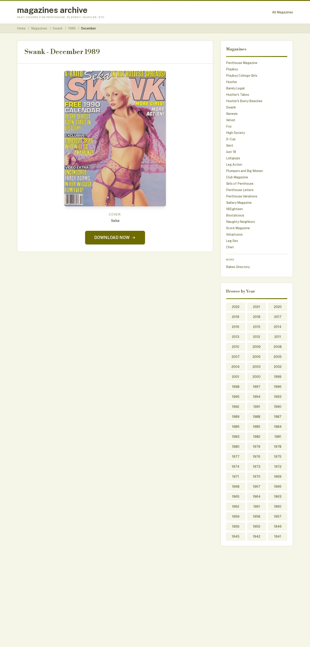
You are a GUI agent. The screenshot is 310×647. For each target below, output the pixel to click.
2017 (277, 317)
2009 (257, 347)
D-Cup (231, 139)
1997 (256, 387)
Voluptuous (234, 234)
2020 (278, 307)
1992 (235, 406)
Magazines (39, 28)
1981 (277, 436)
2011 (277, 337)
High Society (235, 133)
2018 (256, 317)
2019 (235, 317)
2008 (278, 347)
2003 (257, 367)
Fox (229, 126)
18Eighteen (234, 209)
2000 (257, 377)
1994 (257, 397)
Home (21, 28)
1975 (277, 456)
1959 (235, 516)
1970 (256, 476)
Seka (115, 221)
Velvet (230, 120)
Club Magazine (237, 177)
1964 (257, 496)
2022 (235, 307)
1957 (277, 516)
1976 (256, 456)
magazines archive (52, 10)
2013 (235, 337)
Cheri (230, 247)
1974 (235, 466)
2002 (278, 367)
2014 (277, 327)
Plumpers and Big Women (244, 171)
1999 (277, 377)
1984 (278, 426)
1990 (277, 406)
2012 (256, 337)
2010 (235, 347)
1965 (235, 496)
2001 (235, 377)
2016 (235, 327)
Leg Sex (232, 241)
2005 (278, 357)
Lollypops (233, 158)
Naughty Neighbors (240, 222)
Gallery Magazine (239, 202)
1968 (235, 486)
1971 (235, 476)
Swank (58, 28)
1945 (235, 536)
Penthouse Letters (239, 190)
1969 (277, 476)
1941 (277, 536)
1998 (235, 387)
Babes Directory (238, 267)
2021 (256, 307)
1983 (235, 436)
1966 (277, 486)
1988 (256, 416)
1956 (235, 526)
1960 (277, 506)
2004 (235, 367)
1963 (277, 496)
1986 (235, 426)
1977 (235, 456)
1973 (256, 466)
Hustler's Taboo (237, 94)
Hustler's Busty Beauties (244, 101)
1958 (256, 516)
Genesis (232, 114)
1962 (235, 506)
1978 (277, 446)
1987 (277, 416)
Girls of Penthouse (239, 183)
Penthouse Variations (241, 196)
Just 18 (231, 152)
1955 (256, 526)
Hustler (231, 82)
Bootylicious (235, 215)
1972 (277, 466)
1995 (235, 397)
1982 (256, 436)
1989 (72, 28)
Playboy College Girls (241, 75)
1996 (277, 387)
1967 (256, 486)
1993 (277, 397)
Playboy (232, 69)
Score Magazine (238, 228)
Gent (229, 145)
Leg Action (234, 164)
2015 (256, 327)
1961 (256, 506)
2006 (257, 357)
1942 (256, 536)
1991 (256, 406)
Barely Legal (235, 88)
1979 (256, 446)
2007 (236, 357)
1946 (278, 526)
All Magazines (282, 12)
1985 (256, 426)
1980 (235, 446)
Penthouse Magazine (241, 63)
